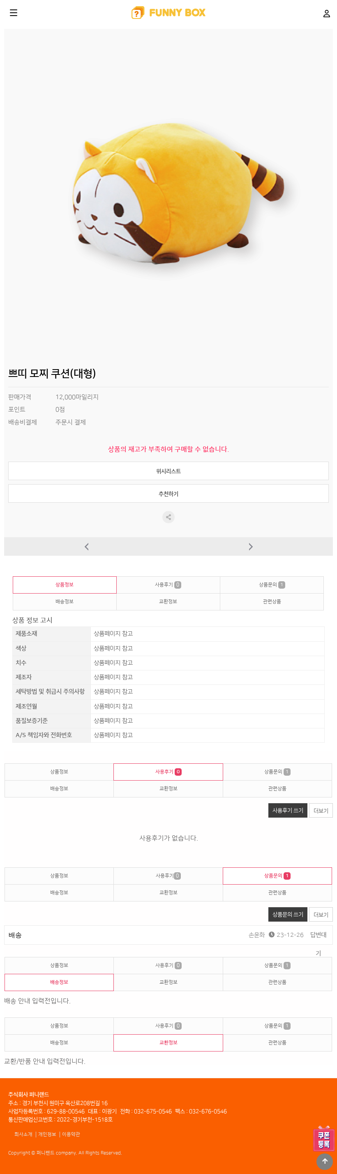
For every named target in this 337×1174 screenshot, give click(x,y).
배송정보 (64, 601)
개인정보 (47, 1134)
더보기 (321, 811)
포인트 (16, 409)
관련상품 (272, 601)
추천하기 (168, 494)
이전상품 (86, 546)
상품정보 (64, 584)
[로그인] (326, 13)
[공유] (168, 517)
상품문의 (271, 584)
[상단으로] (324, 1161)
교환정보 (168, 601)
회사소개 (23, 1134)
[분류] (13, 12)
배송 (15, 934)
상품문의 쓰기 (287, 914)
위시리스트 (168, 471)
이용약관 (71, 1134)
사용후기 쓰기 (287, 810)
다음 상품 (250, 546)
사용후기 (167, 584)
